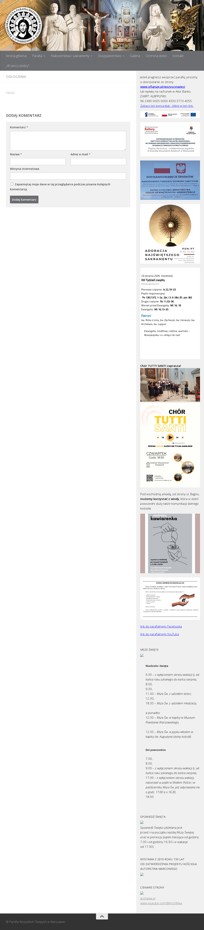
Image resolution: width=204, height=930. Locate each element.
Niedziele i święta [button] (157, 666)
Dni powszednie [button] (156, 750)
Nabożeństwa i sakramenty (70, 56)
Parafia (37, 56)
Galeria (135, 56)
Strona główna (16, 56)
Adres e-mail (80, 154)
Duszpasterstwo (109, 56)
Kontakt (178, 56)
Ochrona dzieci (156, 56)
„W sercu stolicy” (17, 66)
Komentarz (19, 127)
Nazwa (16, 154)
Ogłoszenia (16, 76)
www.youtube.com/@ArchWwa (161, 903)
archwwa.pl (147, 898)
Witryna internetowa (24, 169)
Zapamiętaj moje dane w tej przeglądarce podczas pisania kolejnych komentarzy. (60, 186)
